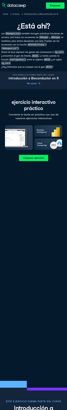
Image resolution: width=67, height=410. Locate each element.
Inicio (5, 14)
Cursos (16, 14)
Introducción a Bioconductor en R (41, 14)
